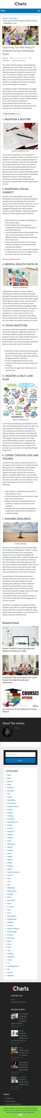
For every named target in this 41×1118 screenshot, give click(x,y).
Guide (9, 853)
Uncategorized (12, 966)
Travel (9, 960)
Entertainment (12, 822)
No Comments (19, 61)
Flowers (10, 838)
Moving (10, 894)
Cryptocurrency (13, 806)
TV (8, 963)
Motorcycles (12, 891)
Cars (9, 794)
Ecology (10, 816)
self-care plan (9, 424)
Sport (9, 941)
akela (6, 58)
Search (20, 760)
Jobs (9, 878)
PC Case (10, 907)
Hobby (9, 863)
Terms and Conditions (13, 1104)
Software (10, 938)
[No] (39, 1112)
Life (8, 885)
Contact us (9, 1098)
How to (10, 875)
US (8, 969)
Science (10, 925)
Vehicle (10, 972)
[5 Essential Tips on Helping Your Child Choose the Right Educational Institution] (20, 665)
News (9, 903)
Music (9, 897)
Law (8, 882)
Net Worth (11, 900)
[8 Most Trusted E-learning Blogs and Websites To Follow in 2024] (20, 636)
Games (10, 847)
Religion (10, 922)
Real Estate (11, 916)
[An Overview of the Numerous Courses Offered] (20, 697)
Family (9, 825)
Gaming (10, 850)
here (7, 259)
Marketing (11, 888)
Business (10, 788)
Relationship (11, 919)
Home (9, 869)
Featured (10, 831)
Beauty (10, 781)
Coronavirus (11, 803)
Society (10, 935)
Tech (9, 947)
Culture (10, 810)
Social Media (12, 932)
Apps (9, 775)
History (10, 860)
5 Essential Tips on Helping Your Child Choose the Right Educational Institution (19, 680)
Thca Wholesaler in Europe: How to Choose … (24, 1051)
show (17, 114)
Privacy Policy (10, 1101)
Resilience (6, 548)
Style (9, 944)
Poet (9, 913)
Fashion (10, 828)
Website (10, 976)
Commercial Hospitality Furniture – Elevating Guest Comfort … (19, 1018)
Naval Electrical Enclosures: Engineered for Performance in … (19, 1036)
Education (6, 61)
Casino (9, 797)
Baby (9, 778)
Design (9, 813)
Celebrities (11, 800)
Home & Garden (13, 872)
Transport (10, 957)
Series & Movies (13, 929)
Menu (3, 11)
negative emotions (20, 291)
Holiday (10, 866)
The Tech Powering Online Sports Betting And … (24, 1080)
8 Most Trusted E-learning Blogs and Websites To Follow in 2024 (18, 649)
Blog (9, 784)
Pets (9, 910)
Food (9, 841)
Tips (8, 950)
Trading (10, 954)
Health (9, 856)
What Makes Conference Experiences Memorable (23, 1066)
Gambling (10, 844)
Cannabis (10, 791)
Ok (20, 1115)
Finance (10, 835)
